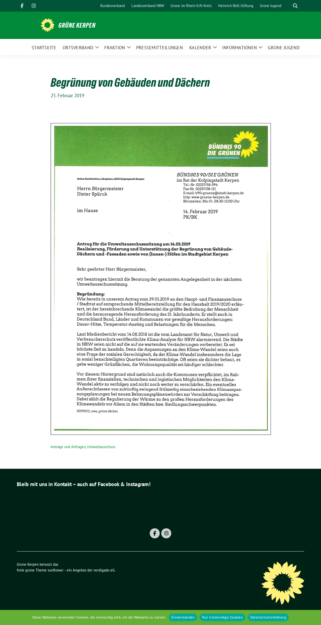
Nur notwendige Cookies (222, 617)
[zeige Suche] (295, 6)
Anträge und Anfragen (68, 446)
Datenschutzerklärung (268, 617)
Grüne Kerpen (77, 25)
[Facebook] (22, 6)
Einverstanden (183, 617)
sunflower (55, 570)
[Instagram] (34, 6)
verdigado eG (104, 570)
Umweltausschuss (101, 446)
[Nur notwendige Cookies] (314, 617)
